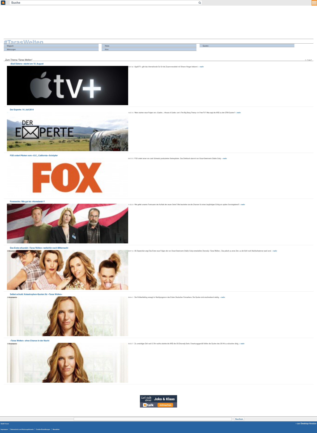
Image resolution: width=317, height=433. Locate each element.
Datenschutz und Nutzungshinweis (22, 429)
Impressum (4, 429)
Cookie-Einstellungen (43, 429)
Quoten (206, 45)
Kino (106, 49)
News (107, 45)
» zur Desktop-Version (306, 423)
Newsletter (56, 429)
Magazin (10, 45)
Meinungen (11, 49)
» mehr (201, 67)
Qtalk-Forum (5, 424)
